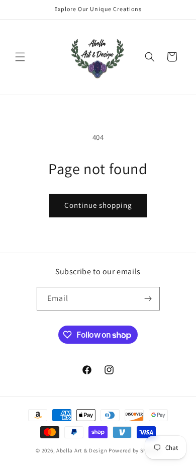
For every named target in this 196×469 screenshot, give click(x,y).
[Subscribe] (148, 298)
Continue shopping (98, 205)
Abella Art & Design (81, 450)
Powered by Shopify (134, 450)
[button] (20, 57)
